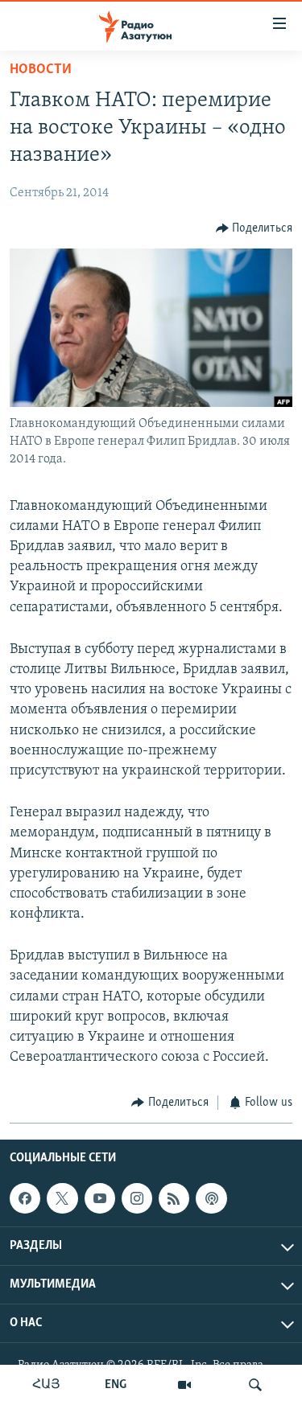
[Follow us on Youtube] (100, 1198)
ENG (115, 1384)
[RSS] (174, 1198)
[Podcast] (211, 1198)
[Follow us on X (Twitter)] (62, 1198)
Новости (41, 70)
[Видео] (184, 1385)
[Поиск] (255, 1385)
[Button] (254, 228)
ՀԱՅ (46, 1384)
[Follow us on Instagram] (137, 1198)
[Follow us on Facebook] (25, 1198)
